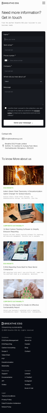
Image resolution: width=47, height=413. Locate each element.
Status (4, 385)
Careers (27, 344)
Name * (6, 34)
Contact (27, 351)
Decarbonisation (7, 362)
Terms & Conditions (8, 396)
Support (4, 374)
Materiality (5, 366)
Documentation (7, 377)
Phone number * (10, 56)
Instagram (28, 381)
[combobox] (6, 60)
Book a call (29, 388)
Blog (26, 348)
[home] (10, 3)
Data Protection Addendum (11, 403)
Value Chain (6, 355)
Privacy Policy (7, 400)
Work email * (8, 45)
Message (7, 87)
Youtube (27, 385)
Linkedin (27, 374)
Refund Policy (6, 407)
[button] (43, 3)
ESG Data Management (10, 340)
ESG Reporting (7, 344)
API (3, 381)
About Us (28, 340)
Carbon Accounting (8, 348)
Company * (8, 66)
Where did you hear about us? (15, 77)
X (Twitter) (28, 377)
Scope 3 (5, 351)
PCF (3, 359)
